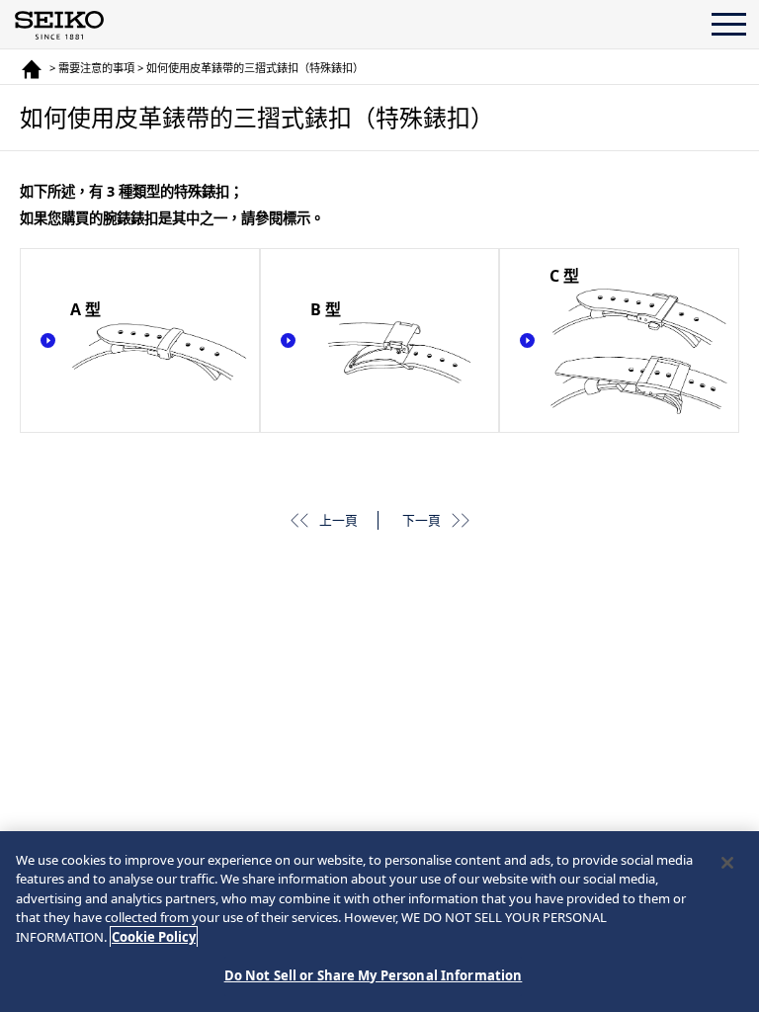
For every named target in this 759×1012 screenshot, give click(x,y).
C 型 (564, 276)
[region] (379, 921)
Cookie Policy (154, 937)
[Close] (727, 863)
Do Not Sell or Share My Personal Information (373, 975)
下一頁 (421, 520)
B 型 (325, 309)
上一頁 (338, 520)
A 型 (85, 309)
